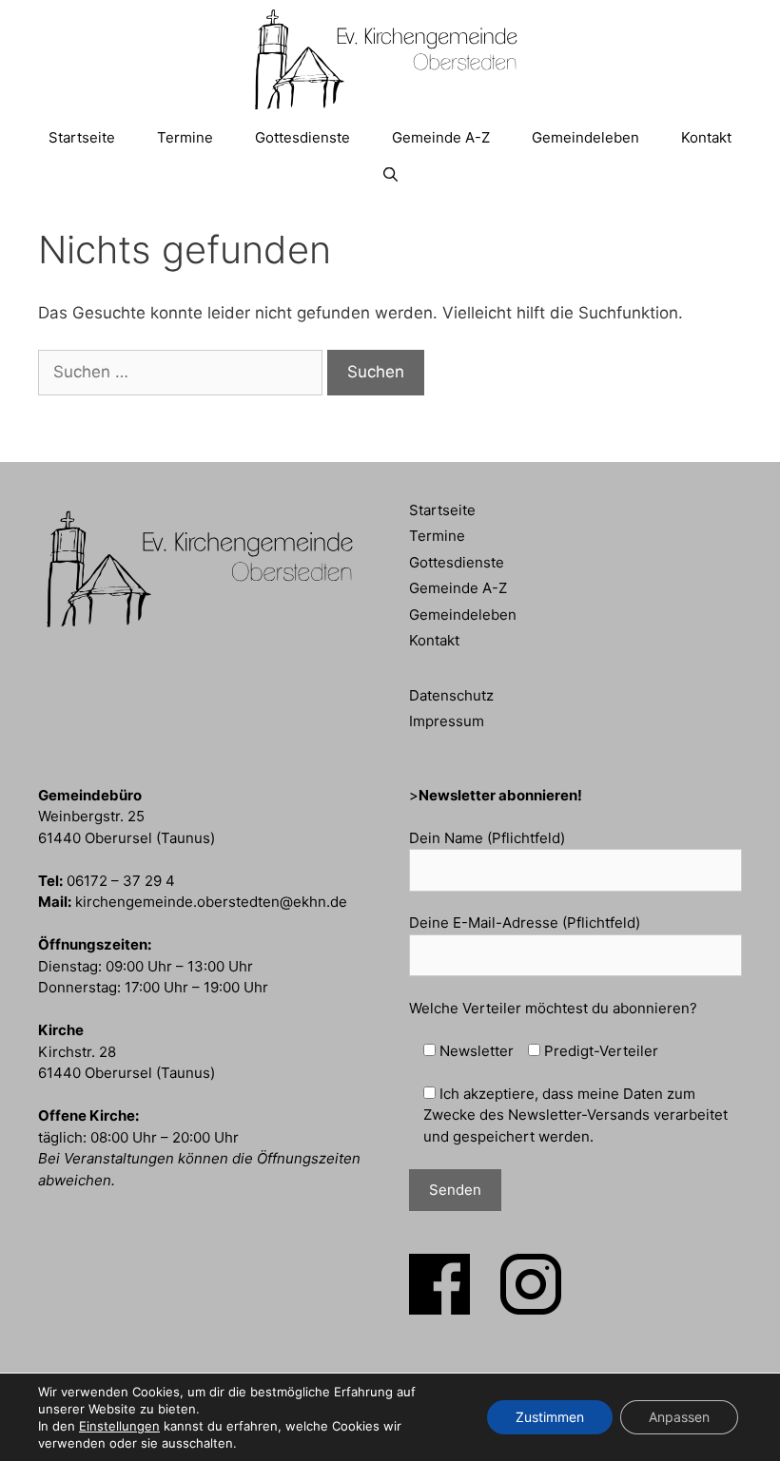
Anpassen (679, 1417)
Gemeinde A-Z (441, 137)
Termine (185, 137)
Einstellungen (119, 1425)
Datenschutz (451, 695)
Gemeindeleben (585, 137)
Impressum (446, 721)
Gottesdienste (302, 137)
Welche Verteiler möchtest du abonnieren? (553, 1008)
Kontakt (706, 137)
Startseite (82, 137)
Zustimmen (550, 1417)
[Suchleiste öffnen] (389, 174)
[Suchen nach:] (182, 371)
